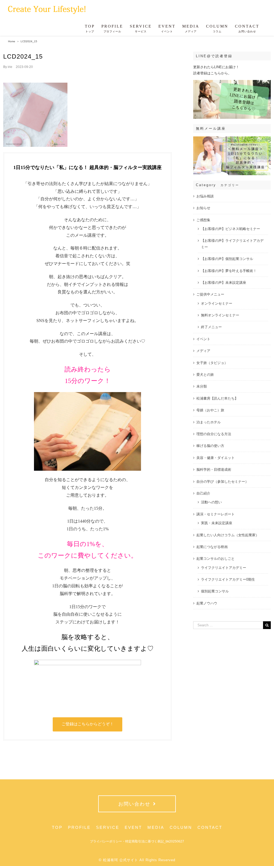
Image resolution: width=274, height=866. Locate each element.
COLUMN (181, 827)
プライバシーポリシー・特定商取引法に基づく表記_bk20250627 (137, 841)
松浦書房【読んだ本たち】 (217, 398)
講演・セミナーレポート (215, 514)
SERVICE (107, 827)
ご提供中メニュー (210, 294)
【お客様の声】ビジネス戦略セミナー (230, 229)
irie (10, 67)
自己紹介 (203, 493)
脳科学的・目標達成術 (213, 470)
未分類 (201, 386)
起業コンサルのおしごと (215, 559)
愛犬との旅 (205, 375)
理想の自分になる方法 (213, 434)
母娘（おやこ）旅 (210, 410)
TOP (57, 827)
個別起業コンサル (215, 591)
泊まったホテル (208, 422)
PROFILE (79, 827)
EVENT (133, 827)
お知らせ (203, 208)
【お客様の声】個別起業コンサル (227, 259)
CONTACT (209, 827)
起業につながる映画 (212, 547)
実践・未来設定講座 (216, 523)
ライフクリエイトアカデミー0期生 (228, 579)
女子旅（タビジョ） (212, 363)
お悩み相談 (205, 196)
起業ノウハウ (206, 603)
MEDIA (155, 827)
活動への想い (211, 502)
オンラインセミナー (216, 303)
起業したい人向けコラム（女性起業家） (227, 535)
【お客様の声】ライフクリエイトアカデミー (232, 244)
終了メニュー (211, 327)
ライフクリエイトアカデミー (223, 568)
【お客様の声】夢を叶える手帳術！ (229, 271)
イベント (203, 339)
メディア (203, 351)
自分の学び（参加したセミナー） (222, 482)
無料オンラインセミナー (220, 315)
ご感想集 (203, 220)
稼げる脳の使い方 (210, 446)
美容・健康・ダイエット (215, 458)
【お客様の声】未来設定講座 (223, 283)
